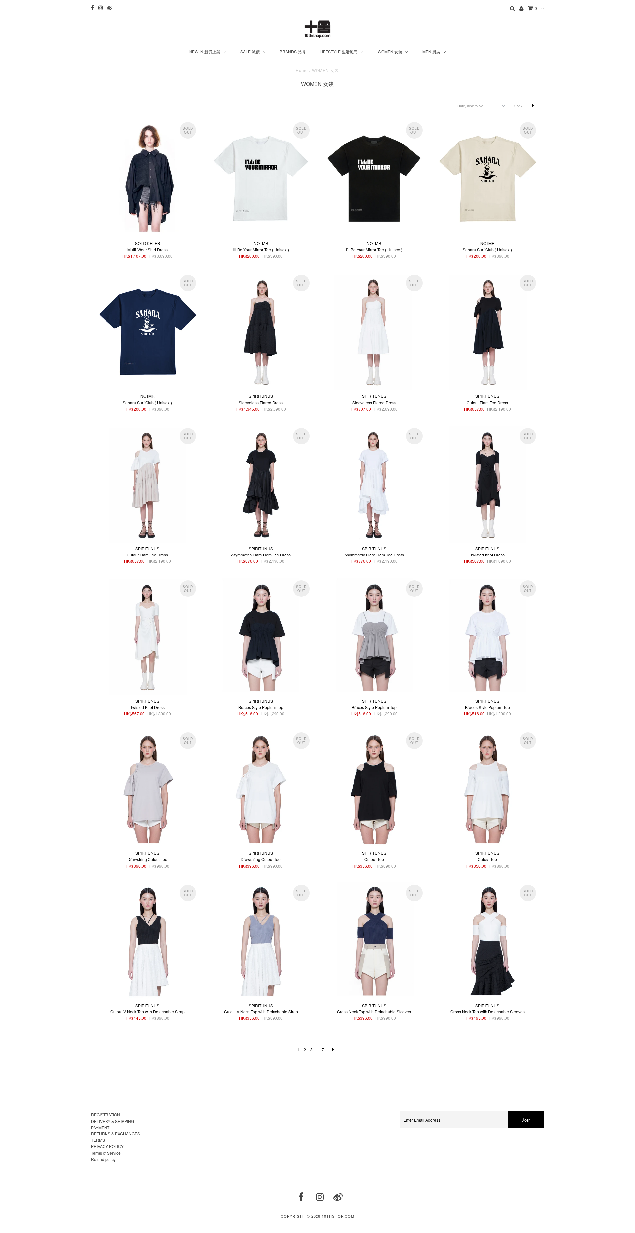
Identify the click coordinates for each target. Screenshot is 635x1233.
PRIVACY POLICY (107, 1146)
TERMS (98, 1140)
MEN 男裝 (431, 51)
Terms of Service (106, 1153)
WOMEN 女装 (390, 51)
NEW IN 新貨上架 (204, 51)
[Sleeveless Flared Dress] (261, 330)
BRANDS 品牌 (293, 51)
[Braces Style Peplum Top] (261, 636)
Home (302, 70)
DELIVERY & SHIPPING (112, 1121)
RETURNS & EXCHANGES (115, 1133)
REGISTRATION (105, 1114)
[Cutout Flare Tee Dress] (487, 330)
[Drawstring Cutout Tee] (147, 788)
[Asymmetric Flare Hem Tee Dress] (261, 484)
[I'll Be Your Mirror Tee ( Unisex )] (261, 178)
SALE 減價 (250, 51)
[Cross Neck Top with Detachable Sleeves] (374, 941)
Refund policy (103, 1159)
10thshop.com (338, 1216)
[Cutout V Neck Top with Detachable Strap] (147, 941)
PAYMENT (100, 1127)
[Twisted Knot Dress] (487, 484)
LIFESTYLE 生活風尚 (339, 51)
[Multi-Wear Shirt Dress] (147, 178)
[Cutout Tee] (374, 788)
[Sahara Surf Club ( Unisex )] (487, 178)
